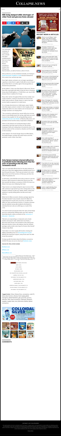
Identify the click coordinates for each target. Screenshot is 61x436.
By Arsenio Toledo (50, 62)
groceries (23, 297)
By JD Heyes (49, 53)
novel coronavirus (15, 299)
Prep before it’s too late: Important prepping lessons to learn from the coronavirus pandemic (50, 165)
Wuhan (26, 301)
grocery (29, 297)
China (12, 294)
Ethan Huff (14, 19)
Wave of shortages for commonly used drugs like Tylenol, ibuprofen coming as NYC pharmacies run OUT (50, 102)
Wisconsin (21, 301)
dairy (3, 296)
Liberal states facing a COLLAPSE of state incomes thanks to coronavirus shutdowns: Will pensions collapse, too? (50, 180)
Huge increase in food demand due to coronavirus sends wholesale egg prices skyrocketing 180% (50, 78)
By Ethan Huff (49, 87)
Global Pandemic (13, 297)
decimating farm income (25, 232)
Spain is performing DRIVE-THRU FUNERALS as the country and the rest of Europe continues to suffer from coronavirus (50, 58)
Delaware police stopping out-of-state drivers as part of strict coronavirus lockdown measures (50, 116)
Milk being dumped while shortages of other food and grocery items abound (50, 85)
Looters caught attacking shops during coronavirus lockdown (49, 187)
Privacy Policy (30, 430)
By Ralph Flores (50, 97)
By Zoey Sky (49, 80)
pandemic (29, 299)
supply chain (10, 301)
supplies (4, 301)
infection (4, 299)
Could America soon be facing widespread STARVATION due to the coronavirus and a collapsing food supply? (50, 157)
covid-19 (32, 294)
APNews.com (5, 250)
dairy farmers (9, 296)
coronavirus (26, 294)
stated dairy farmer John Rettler (11, 119)
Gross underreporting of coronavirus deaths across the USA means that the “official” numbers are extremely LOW (50, 140)
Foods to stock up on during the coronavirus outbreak (49, 65)
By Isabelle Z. (50, 118)
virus (16, 301)
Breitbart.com (6, 247)
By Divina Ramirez (50, 67)
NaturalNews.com (7, 253)
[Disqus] (18, 362)
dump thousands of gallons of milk (11, 75)
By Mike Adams (50, 44)
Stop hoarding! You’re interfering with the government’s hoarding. (49, 71)
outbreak (23, 299)
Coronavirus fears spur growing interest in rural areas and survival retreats (50, 123)
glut (20, 297)
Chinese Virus (18, 294)
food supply (21, 296)
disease (16, 296)
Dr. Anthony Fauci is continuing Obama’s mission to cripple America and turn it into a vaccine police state (50, 172)
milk (9, 299)
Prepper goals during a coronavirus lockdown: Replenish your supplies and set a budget (50, 109)
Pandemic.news (27, 241)
